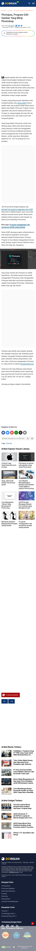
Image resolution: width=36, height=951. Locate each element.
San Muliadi (11, 25)
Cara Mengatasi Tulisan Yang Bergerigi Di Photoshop (8, 505)
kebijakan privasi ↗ (14, 872)
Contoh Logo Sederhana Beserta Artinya (9, 465)
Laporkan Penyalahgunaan (9, 901)
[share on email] (25, 433)
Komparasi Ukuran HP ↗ (9, 916)
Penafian (4, 893)
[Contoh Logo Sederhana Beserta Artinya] (9, 456)
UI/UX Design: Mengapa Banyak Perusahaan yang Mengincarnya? (25, 505)
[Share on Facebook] (3, 433)
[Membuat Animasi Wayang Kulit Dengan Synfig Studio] (9, 515)
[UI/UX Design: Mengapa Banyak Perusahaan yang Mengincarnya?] (26, 495)
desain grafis (21, 103)
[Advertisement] (18, 56)
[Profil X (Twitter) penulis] (21, 25)
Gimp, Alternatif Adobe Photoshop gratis (8, 483)
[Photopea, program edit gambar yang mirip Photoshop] (26, 456)
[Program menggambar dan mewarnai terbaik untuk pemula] (26, 515)
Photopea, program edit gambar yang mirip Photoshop (26, 465)
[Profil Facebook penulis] (19, 25)
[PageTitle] (8, 3)
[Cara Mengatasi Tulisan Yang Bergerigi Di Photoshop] (9, 495)
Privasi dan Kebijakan (8, 888)
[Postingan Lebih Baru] (4, 701)
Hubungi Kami (5, 899)
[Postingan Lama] (11, 701)
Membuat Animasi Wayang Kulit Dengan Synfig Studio (9, 523)
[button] (33, 3)
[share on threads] (20, 433)
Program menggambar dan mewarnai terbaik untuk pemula (25, 524)
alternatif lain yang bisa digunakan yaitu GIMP (17, 209)
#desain (9, 443)
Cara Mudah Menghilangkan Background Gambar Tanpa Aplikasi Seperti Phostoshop (26, 484)
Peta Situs (4, 896)
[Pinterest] (12, 433)
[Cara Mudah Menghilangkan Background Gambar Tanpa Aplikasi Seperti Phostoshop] (26, 474)
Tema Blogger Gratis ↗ (8, 913)
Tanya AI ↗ (4, 911)
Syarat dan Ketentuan (8, 891)
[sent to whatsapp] (16, 433)
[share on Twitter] (8, 433)
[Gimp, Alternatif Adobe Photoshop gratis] (9, 474)
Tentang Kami (5, 886)
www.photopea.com (27, 364)
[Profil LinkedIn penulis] (16, 25)
